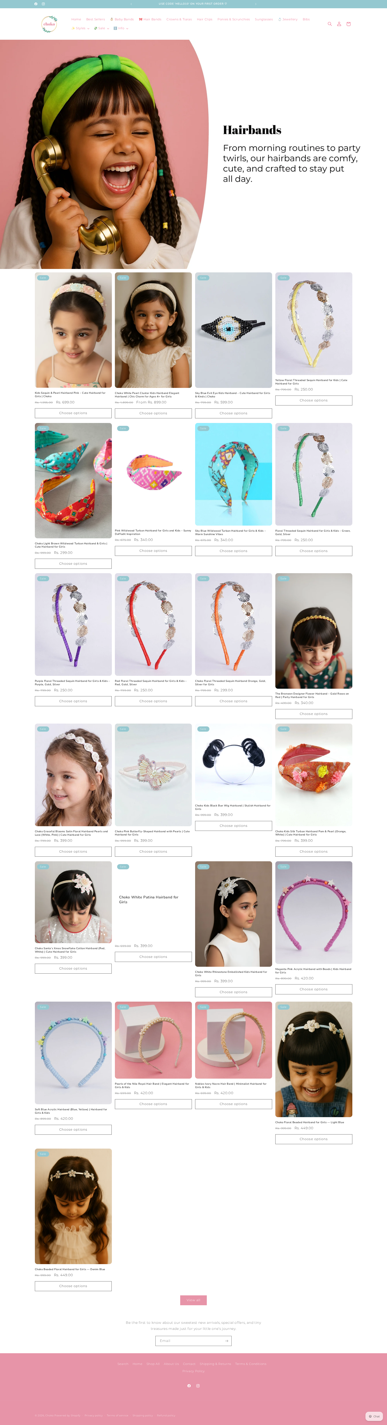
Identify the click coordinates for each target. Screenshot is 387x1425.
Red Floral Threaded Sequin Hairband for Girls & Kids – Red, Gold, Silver (151, 682)
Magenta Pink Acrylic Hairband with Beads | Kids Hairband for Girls (313, 970)
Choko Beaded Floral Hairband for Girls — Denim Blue (70, 1269)
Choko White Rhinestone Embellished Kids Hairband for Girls (231, 973)
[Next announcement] (255, 4)
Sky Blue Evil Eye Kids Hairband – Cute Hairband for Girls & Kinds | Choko (232, 395)
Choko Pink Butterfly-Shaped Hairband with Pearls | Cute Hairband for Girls (152, 833)
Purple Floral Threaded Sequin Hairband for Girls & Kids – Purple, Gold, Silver (72, 682)
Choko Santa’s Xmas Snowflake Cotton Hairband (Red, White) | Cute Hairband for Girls (70, 950)
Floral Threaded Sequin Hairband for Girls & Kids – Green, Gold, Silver (313, 532)
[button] (80, 28)
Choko (49, 1415)
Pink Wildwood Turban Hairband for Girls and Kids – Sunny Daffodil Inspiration (153, 532)
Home (138, 1364)
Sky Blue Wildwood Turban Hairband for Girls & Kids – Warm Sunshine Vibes (230, 532)
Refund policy (166, 1415)
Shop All (153, 1364)
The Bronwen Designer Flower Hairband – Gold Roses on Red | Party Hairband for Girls (312, 695)
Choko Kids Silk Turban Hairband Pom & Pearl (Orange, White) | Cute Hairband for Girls (310, 833)
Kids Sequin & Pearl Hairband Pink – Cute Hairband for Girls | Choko (70, 394)
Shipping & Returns (215, 1364)
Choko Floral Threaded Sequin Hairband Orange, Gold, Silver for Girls (230, 682)
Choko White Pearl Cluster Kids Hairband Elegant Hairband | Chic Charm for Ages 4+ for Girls (147, 395)
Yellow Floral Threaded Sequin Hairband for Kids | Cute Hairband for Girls (311, 382)
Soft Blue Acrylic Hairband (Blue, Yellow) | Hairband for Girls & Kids (71, 1111)
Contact (189, 1364)
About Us (171, 1364)
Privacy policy (94, 1415)
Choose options (73, 413)
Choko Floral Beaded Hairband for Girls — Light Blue (309, 1122)
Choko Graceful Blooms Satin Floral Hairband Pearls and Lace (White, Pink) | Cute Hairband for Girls (71, 833)
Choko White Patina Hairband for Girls (149, 899)
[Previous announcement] (131, 4)
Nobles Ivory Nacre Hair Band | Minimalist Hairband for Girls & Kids (230, 1085)
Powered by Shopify (67, 1415)
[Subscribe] (226, 1341)
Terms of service (117, 1415)
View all (193, 1300)
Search (123, 1364)
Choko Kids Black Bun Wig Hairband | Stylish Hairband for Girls (233, 807)
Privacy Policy (193, 1371)
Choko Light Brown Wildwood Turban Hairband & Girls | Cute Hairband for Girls (71, 545)
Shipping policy (143, 1415)
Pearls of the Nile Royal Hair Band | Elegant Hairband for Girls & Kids (152, 1085)
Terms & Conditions (250, 1364)
